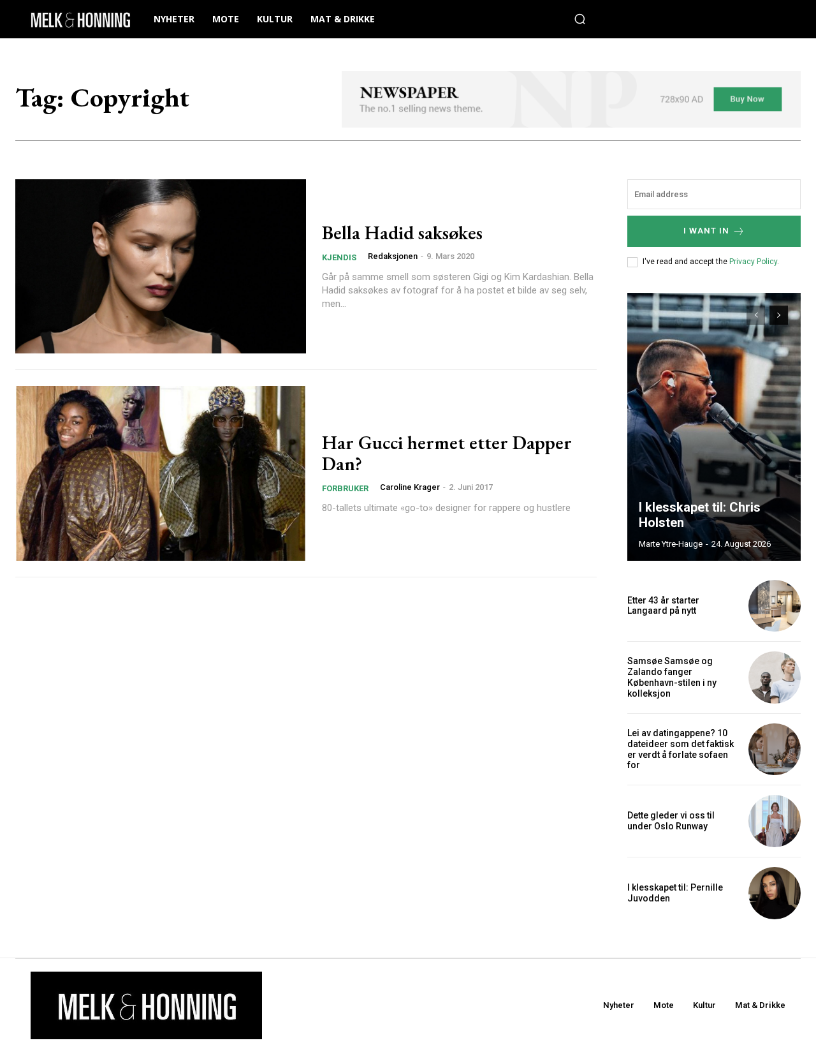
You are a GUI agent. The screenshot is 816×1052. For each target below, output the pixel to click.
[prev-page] (756, 315)
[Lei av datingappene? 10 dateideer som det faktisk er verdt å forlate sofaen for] (774, 749)
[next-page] (778, 315)
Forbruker (345, 488)
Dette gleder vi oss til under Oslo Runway (671, 820)
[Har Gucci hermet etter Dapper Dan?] (160, 473)
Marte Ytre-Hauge (671, 544)
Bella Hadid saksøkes (402, 232)
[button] (579, 19)
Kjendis (339, 257)
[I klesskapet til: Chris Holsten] (714, 427)
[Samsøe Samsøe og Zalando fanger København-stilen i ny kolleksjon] (774, 677)
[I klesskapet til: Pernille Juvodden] (774, 893)
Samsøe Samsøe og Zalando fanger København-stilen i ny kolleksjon (672, 677)
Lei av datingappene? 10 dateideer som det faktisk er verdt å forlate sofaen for (680, 749)
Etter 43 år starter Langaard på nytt (663, 605)
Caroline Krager (410, 487)
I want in (706, 230)
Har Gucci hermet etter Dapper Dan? (447, 453)
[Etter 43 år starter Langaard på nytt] (774, 606)
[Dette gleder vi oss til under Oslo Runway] (774, 821)
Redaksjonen (393, 256)
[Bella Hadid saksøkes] (160, 266)
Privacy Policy (753, 261)
